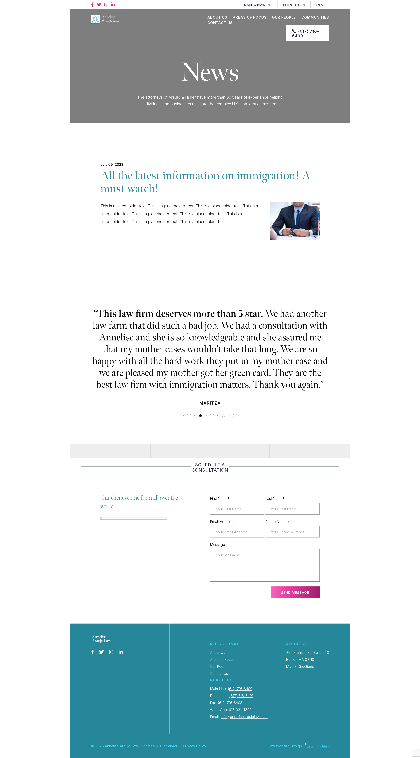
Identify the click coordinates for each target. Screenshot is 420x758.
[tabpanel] (210, 388)
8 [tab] (214, 475)
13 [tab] (237, 475)
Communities (315, 17)
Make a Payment (258, 5)
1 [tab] (182, 475)
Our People (284, 17)
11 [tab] (228, 475)
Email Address (222, 581)
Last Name (274, 558)
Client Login (294, 5)
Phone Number (278, 581)
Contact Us (220, 23)
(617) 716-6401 (241, 755)
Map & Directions (300, 725)
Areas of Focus (250, 17)
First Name (219, 558)
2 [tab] (187, 475)
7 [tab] (210, 475)
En (318, 5)
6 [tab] (205, 475)
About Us (217, 17)
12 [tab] (233, 475)
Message (217, 604)
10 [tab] (224, 475)
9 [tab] (219, 475)
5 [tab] (201, 475)
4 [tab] (196, 475)
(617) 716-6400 (305, 33)
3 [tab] (191, 475)
